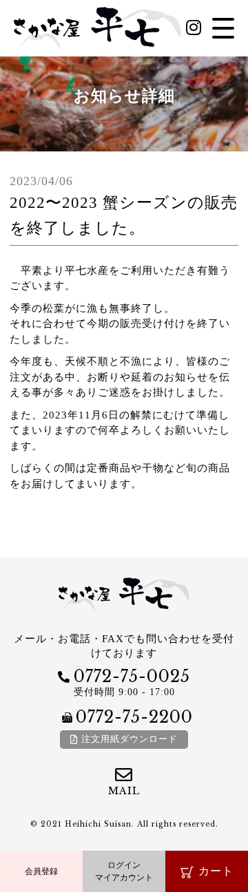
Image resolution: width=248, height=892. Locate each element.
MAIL (124, 791)
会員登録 (41, 871)
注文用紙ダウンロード (129, 739)
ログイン (124, 871)
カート (216, 871)
